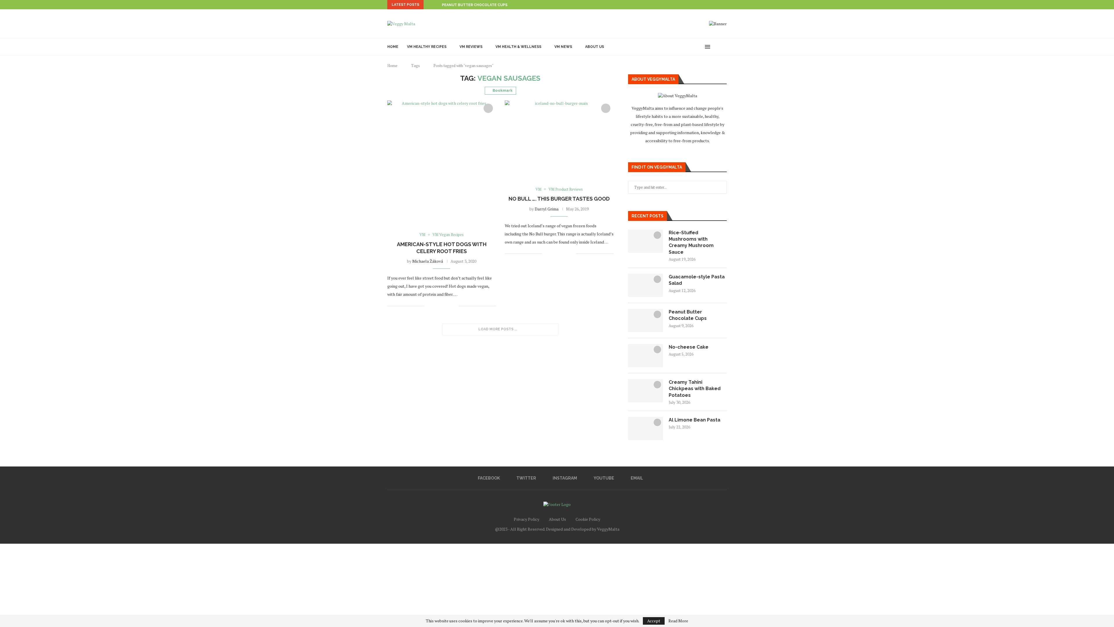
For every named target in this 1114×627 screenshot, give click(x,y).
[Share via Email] (454, 306)
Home (392, 47)
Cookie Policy (588, 519)
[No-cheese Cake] (645, 355)
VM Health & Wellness (518, 47)
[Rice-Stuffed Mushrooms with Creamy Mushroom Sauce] (645, 241)
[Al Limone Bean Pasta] (645, 428)
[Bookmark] (724, 46)
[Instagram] (687, 46)
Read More (678, 621)
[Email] (699, 46)
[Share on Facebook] (435, 306)
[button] (429, 4)
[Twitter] (681, 46)
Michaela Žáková (427, 261)
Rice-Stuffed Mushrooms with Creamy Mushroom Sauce (691, 242)
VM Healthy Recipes (426, 47)
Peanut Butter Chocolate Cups (688, 315)
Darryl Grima (546, 209)
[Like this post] (429, 306)
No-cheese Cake (688, 347)
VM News (563, 47)
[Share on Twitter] (442, 306)
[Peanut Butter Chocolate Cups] (645, 320)
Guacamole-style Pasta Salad (697, 280)
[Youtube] (693, 46)
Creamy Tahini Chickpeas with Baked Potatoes (695, 388)
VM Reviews (471, 47)
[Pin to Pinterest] (448, 306)
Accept (653, 621)
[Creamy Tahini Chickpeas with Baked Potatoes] (645, 390)
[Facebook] (675, 46)
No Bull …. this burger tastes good (559, 199)
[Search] (716, 46)
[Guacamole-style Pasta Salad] (645, 285)
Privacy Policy (526, 519)
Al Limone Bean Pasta (694, 420)
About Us (594, 47)
